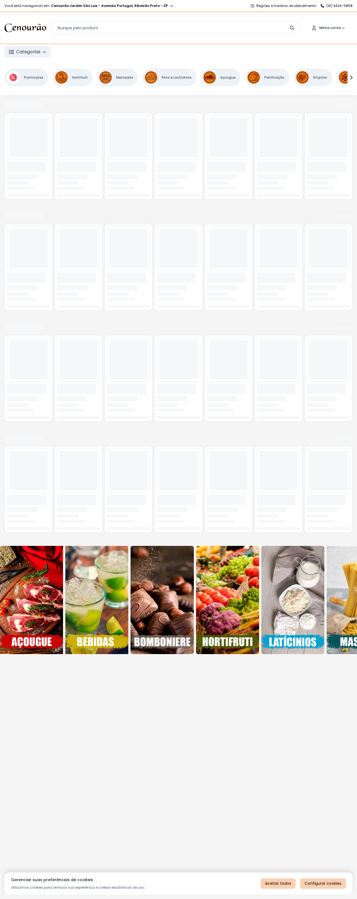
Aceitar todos (278, 883)
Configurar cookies (323, 883)
